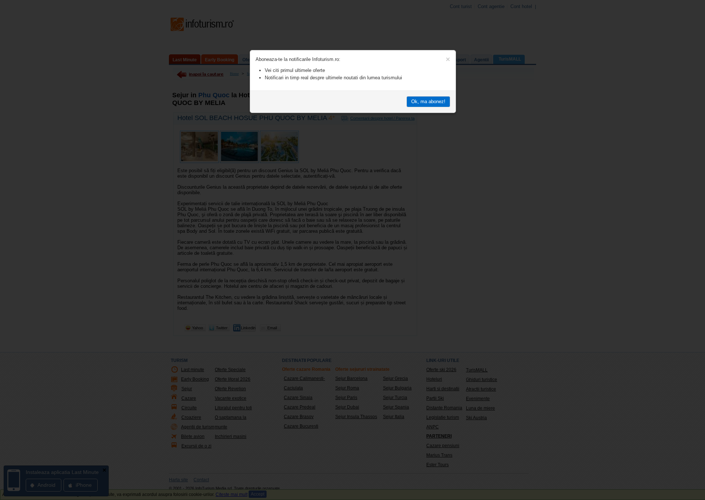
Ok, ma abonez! (428, 101)
